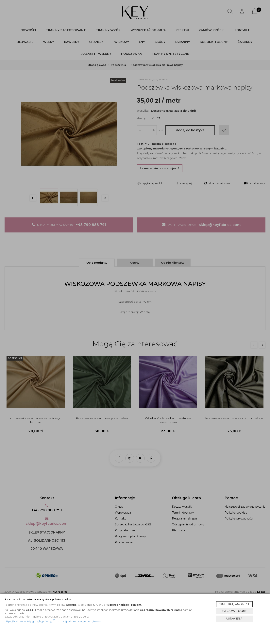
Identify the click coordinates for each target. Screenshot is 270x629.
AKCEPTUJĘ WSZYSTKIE (234, 604)
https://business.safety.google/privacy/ (28, 621)
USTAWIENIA (234, 618)
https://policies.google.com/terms (79, 621)
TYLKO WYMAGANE (234, 611)
